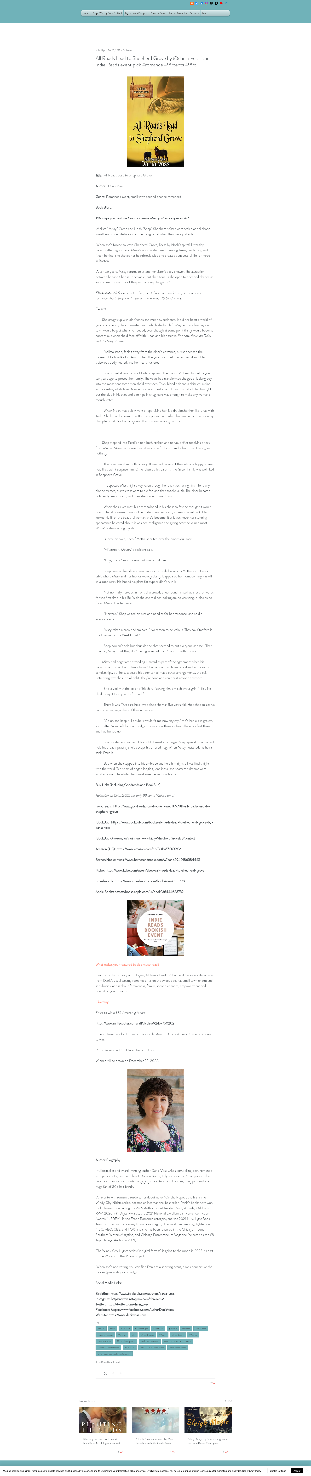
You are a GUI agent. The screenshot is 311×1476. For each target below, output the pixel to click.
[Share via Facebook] (97, 1373)
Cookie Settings (278, 1470)
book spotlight (141, 1328)
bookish (101, 1328)
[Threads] (211, 3)
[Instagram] (206, 3)
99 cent (162, 1335)
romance (186, 1328)
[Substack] (192, 3)
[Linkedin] (226, 3)
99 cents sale (178, 1335)
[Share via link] (120, 1373)
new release (201, 1328)
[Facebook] (201, 3)
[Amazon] (216, 3)
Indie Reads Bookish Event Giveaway (114, 1353)
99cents (193, 1335)
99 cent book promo (126, 1341)
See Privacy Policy (251, 1470)
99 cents (122, 1335)
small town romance (150, 1341)
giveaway (173, 1328)
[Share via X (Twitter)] (105, 1373)
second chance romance (108, 1347)
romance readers (105, 1335)
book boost (158, 1328)
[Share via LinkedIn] (113, 1373)
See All (228, 1400)
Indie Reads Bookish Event (152, 1347)
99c (133, 1335)
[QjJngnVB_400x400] (196, 3)
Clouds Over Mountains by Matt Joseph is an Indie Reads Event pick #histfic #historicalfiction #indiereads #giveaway (154, 1441)
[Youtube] (221, 3)
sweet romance (104, 1341)
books (112, 1328)
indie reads (129, 1347)
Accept (297, 1470)
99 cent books (147, 1335)
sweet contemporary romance (177, 1341)
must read (125, 1328)
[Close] (307, 1470)
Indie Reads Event (177, 1347)
